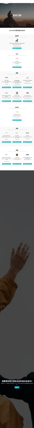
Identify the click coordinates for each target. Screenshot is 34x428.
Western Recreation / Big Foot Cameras (27, 158)
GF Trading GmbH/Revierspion (17, 81)
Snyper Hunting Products (6, 157)
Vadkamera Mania (17, 114)
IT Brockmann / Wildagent (27, 80)
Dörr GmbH (6, 80)
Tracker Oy (17, 61)
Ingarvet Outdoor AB (6, 135)
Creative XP (17, 157)
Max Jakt (27, 135)
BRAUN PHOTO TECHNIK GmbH (6, 96)
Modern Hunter (17, 95)
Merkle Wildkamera (27, 95)
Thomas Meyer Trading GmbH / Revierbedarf (17, 43)
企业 (11, 1)
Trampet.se (17, 135)
